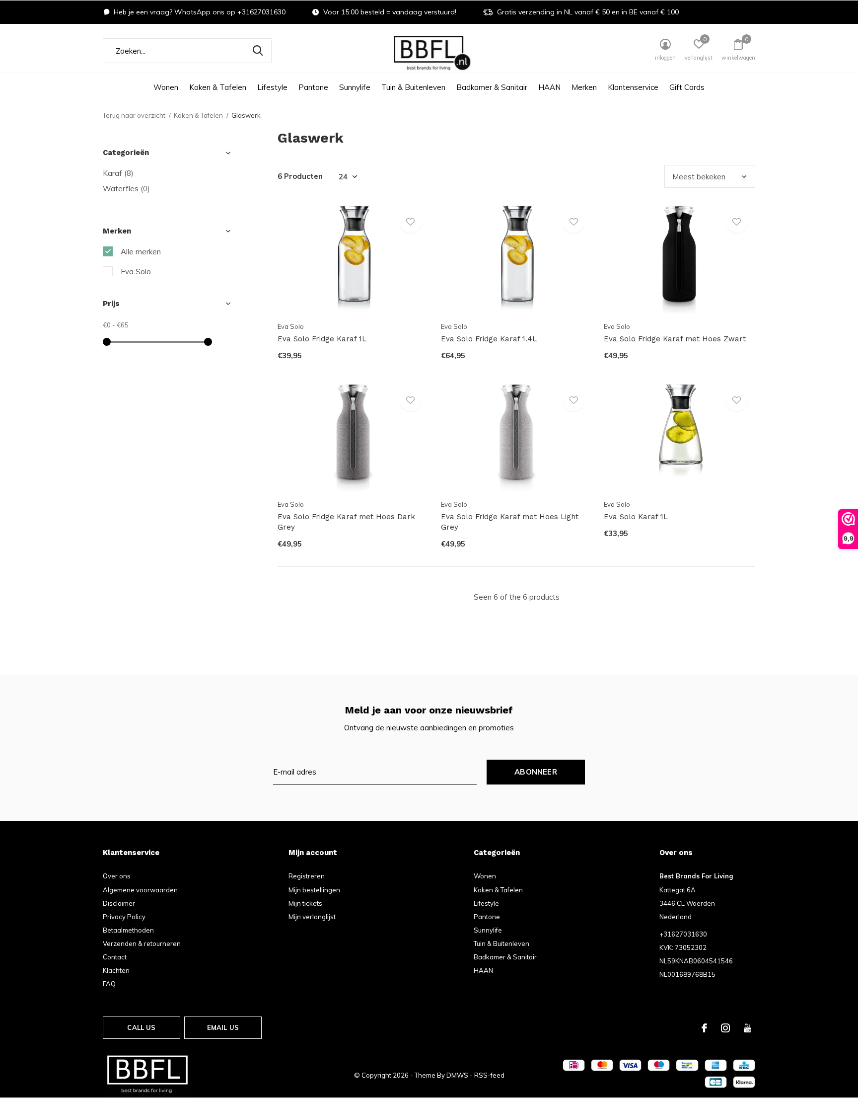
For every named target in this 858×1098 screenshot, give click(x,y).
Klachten (116, 970)
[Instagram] (725, 1028)
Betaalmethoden (128, 930)
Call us (141, 1027)
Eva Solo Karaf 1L (636, 516)
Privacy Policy (124, 917)
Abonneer (535, 772)
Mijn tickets (305, 903)
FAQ (109, 984)
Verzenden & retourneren (142, 943)
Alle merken (141, 251)
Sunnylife (354, 87)
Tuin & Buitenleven (413, 87)
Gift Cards (687, 87)
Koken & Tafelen (217, 87)
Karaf (118, 173)
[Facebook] (704, 1028)
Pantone (313, 87)
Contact (115, 957)
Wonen (165, 87)
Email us (223, 1027)
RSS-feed (489, 1075)
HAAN (549, 87)
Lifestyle (272, 87)
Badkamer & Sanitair (491, 87)
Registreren (306, 876)
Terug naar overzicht (134, 115)
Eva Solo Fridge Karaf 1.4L (489, 338)
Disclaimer (119, 903)
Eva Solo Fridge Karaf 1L (322, 338)
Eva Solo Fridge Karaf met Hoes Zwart (675, 338)
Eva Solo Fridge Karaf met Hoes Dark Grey (346, 522)
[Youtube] (747, 1028)
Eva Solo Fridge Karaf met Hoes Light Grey (509, 522)
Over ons (117, 876)
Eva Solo (136, 271)
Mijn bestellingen (314, 890)
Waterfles (126, 188)
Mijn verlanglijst (312, 917)
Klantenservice (633, 87)
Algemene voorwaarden (140, 890)
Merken (584, 87)
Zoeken (258, 50)
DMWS (457, 1075)
